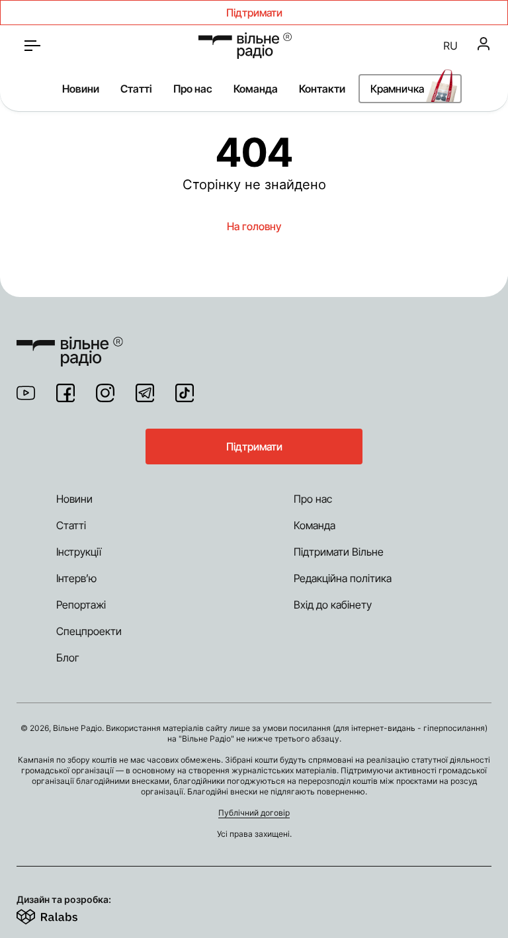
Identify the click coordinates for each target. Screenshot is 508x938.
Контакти (322, 88)
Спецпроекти (89, 631)
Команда (255, 88)
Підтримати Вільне (339, 551)
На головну (254, 226)
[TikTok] (184, 393)
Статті (136, 88)
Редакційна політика (343, 578)
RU (450, 45)
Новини (80, 88)
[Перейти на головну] (245, 45)
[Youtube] (26, 393)
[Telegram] (145, 393)
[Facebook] (65, 393)
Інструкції (78, 551)
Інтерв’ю (76, 578)
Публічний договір (254, 813)
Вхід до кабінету (333, 604)
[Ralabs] (63, 914)
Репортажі (81, 604)
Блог (67, 657)
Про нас (192, 88)
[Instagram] (105, 393)
